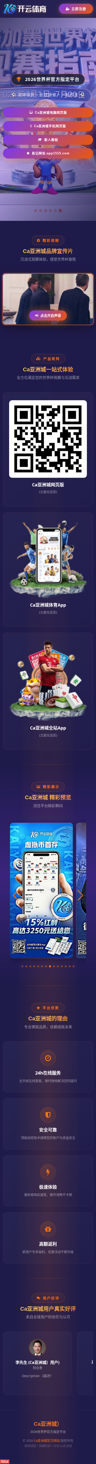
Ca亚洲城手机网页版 (50, 126)
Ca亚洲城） (48, 1424)
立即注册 (78, 8)
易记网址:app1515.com (51, 153)
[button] (22, 966)
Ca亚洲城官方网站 (47, 1440)
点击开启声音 (50, 315)
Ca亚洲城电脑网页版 (51, 112)
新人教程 (51, 140)
